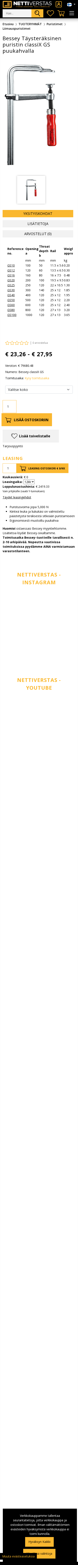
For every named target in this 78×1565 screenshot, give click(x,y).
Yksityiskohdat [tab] (37, 213)
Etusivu (8, 24)
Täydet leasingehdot (17, 497)
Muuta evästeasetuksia (18, 1556)
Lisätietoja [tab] (38, 223)
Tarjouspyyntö (13, 446)
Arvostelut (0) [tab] (38, 233)
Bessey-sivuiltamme (41, 533)
